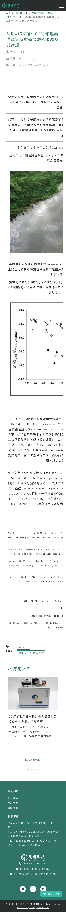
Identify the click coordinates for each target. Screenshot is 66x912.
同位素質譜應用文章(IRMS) (36, 65)
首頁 (8, 13)
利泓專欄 (20, 13)
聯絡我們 (53, 893)
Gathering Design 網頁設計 (33, 907)
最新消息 (13, 808)
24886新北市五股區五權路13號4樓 (35, 874)
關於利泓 (13, 798)
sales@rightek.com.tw (35, 868)
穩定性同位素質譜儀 (31, 653)
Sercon (23, 647)
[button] (28, 769)
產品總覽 (13, 803)
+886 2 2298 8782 (35, 863)
